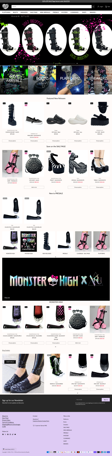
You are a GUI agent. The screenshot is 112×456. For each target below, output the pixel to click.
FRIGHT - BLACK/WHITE (56, 180)
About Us (5, 416)
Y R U (12, 452)
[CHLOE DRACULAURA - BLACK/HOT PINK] (56, 319)
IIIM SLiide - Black (56, 132)
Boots (65, 422)
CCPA (4, 427)
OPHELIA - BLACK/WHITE (78, 180)
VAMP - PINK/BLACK (12, 181)
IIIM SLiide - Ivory (78, 132)
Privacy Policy (6, 420)
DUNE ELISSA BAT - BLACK (12, 132)
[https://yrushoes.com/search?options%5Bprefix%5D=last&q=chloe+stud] (56, 40)
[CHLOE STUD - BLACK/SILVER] (12, 210)
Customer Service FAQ (41, 425)
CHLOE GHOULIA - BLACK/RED (34, 336)
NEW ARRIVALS (67, 430)
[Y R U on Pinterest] (8, 434)
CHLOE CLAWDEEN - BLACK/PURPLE (12, 336)
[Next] (109, 169)
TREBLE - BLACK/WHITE (100, 180)
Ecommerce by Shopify (24, 452)
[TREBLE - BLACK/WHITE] (100, 163)
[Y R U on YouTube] (15, 434)
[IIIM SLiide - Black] (56, 115)
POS (16, 452)
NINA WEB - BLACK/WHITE (34, 135)
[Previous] (2, 169)
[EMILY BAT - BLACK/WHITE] (78, 367)
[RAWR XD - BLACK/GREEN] (56, 367)
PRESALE (65, 433)
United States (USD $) (9, 449)
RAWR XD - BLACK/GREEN (56, 384)
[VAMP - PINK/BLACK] (12, 163)
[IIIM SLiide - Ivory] (78, 115)
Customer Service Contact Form (41, 421)
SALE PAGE (66, 427)
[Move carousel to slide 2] (65, 63)
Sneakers (65, 424)
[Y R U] (5, 6)
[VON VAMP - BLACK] (34, 163)
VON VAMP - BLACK (34, 180)
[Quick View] (20, 103)
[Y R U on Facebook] (3, 434)
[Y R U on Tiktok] (13, 434)
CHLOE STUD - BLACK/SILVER (12, 227)
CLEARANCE (66, 438)
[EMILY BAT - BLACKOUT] (100, 367)
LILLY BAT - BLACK (99, 132)
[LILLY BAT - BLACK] (100, 115)
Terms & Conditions (8, 422)
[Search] (93, 6)
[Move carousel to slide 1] (45, 63)
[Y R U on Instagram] (10, 434)
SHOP (65, 441)
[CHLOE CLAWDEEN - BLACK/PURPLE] (12, 319)
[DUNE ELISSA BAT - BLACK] (12, 115)
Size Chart (5, 418)
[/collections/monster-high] (56, 279)
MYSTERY (66, 435)
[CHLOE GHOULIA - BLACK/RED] (34, 319)
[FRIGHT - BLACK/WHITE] (56, 163)
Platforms (65, 419)
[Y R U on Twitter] (5, 434)
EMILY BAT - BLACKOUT (100, 384)
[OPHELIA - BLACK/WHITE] (78, 163)
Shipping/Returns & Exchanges (11, 424)
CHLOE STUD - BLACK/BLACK (34, 227)
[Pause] (77, 63)
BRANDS (65, 444)
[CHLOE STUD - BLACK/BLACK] (34, 210)
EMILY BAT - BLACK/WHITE (78, 384)
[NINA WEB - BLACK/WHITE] (34, 117)
